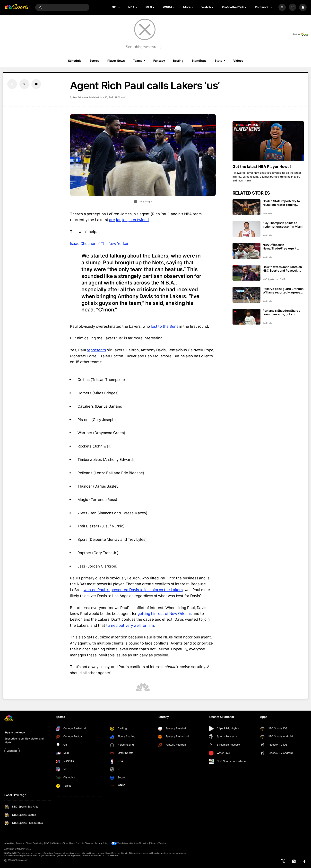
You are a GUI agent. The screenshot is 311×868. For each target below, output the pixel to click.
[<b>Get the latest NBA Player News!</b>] (268, 141)
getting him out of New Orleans (165, 613)
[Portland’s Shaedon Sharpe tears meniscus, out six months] (246, 317)
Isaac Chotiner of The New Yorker (99, 243)
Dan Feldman (79, 97)
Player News (116, 60)
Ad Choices (87, 843)
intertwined (139, 219)
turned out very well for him (130, 625)
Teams (137, 60)
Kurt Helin (268, 213)
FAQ (47, 843)
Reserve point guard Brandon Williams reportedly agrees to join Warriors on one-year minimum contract (283, 290)
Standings (199, 60)
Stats (218, 60)
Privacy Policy (102, 843)
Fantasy (159, 60)
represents (96, 350)
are (112, 219)
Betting (178, 60)
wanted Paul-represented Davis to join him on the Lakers (133, 589)
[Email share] (36, 84)
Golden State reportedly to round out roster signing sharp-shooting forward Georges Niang (281, 202)
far (118, 219)
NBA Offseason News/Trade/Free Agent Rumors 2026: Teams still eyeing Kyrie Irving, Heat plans (280, 246)
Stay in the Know (14, 732)
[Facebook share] (12, 84)
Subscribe (12, 750)
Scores (94, 60)
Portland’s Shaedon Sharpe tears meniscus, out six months (281, 312)
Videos (238, 60)
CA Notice (143, 843)
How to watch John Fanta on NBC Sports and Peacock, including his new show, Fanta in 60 (282, 268)
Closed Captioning (34, 843)
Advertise (9, 843)
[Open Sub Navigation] (119, 7)
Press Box (74, 843)
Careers (20, 843)
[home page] (17, 7)
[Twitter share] (24, 84)
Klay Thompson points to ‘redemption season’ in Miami (283, 224)
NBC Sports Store (60, 843)
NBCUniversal (23, 849)
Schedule (74, 60)
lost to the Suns (164, 326)
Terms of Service (158, 843)
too (125, 219)
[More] (282, 7)
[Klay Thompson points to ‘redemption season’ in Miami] (246, 229)
